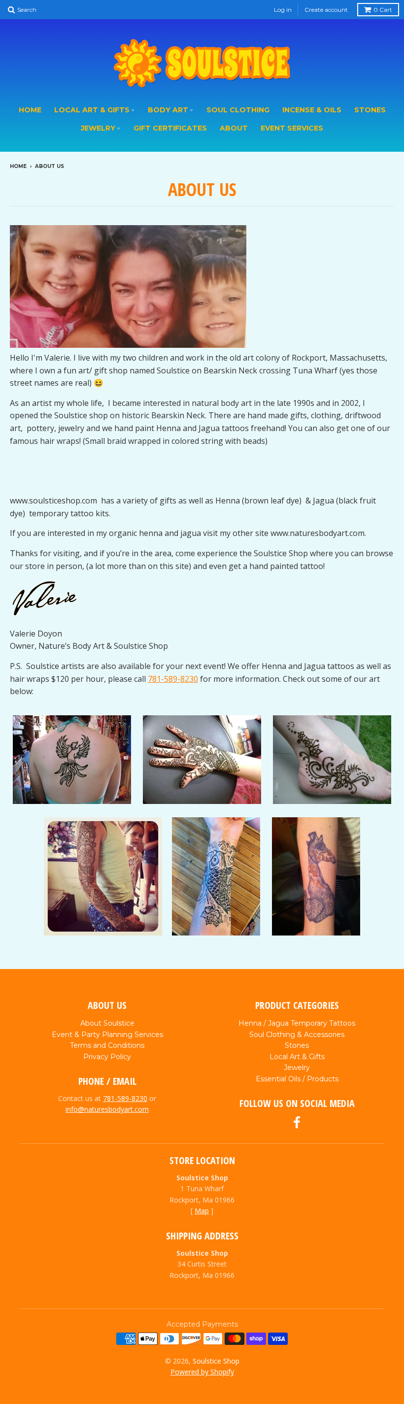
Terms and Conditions (107, 1045)
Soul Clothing (237, 109)
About (234, 128)
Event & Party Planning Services (107, 1034)
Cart (382, 9)
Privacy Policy (107, 1056)
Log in (283, 9)
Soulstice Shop (216, 1361)
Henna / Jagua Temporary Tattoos (296, 1023)
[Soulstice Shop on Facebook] (297, 1123)
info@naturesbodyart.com (107, 1109)
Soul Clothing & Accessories (296, 1034)
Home (30, 109)
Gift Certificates (170, 128)
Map (202, 1210)
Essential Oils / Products (297, 1078)
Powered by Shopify (202, 1371)
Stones (370, 109)
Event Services (292, 128)
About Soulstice (107, 1023)
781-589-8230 (173, 678)
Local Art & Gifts (92, 109)
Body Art (168, 109)
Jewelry (98, 128)
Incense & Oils (311, 109)
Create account (326, 9)
